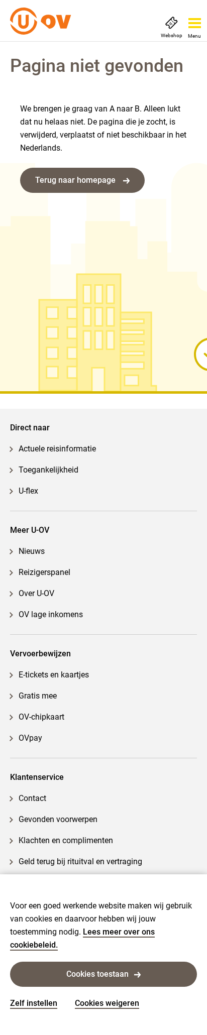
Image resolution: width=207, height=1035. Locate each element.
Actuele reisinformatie (57, 448)
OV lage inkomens (51, 614)
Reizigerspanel (44, 572)
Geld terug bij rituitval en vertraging (80, 861)
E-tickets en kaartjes (54, 674)
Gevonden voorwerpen (58, 819)
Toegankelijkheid (48, 470)
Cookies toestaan (97, 974)
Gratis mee (38, 696)
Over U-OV (36, 593)
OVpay (30, 738)
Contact (32, 798)
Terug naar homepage (76, 180)
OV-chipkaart (41, 717)
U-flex (28, 491)
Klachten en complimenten (66, 840)
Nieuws (32, 551)
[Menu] (194, 20)
